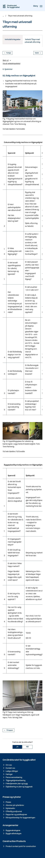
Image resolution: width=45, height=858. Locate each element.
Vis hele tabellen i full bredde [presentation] (14, 129)
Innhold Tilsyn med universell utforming (32, 41)
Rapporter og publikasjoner (16, 814)
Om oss (9, 765)
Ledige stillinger (12, 771)
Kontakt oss (10, 768)
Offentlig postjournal (14, 811)
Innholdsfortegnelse (12, 39)
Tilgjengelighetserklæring (15, 780)
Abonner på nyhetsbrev (15, 805)
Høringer (9, 774)
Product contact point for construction (21, 846)
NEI (27, 747)
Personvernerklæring (14, 777)
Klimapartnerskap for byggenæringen (20, 818)
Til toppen (9, 730)
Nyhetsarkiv (10, 808)
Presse (8, 802)
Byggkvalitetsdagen (13, 833)
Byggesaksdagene (13, 830)
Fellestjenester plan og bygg (17, 783)
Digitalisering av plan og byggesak (19, 787)
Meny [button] (35, 6)
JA (17, 747)
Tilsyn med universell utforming (20, 16)
